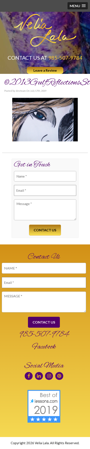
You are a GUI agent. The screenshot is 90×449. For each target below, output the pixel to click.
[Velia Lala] (45, 30)
